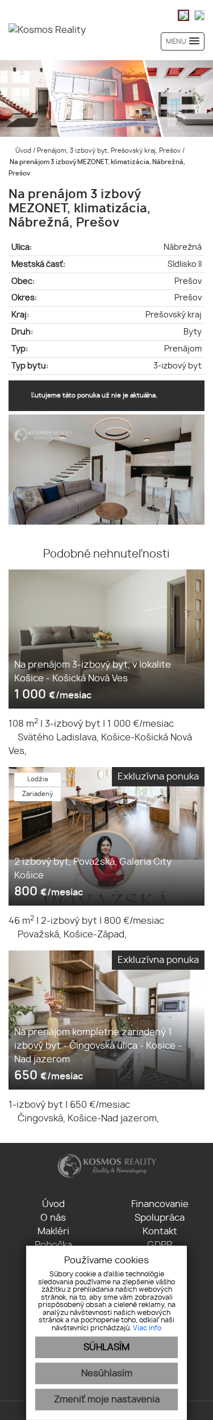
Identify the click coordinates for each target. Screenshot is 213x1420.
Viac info (147, 1328)
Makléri (53, 1231)
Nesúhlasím (106, 1373)
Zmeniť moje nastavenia (107, 1399)
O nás (53, 1217)
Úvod (22, 151)
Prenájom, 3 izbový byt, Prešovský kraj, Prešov (109, 151)
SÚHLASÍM (106, 1347)
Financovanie (160, 1204)
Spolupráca (160, 1217)
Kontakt (160, 1231)
